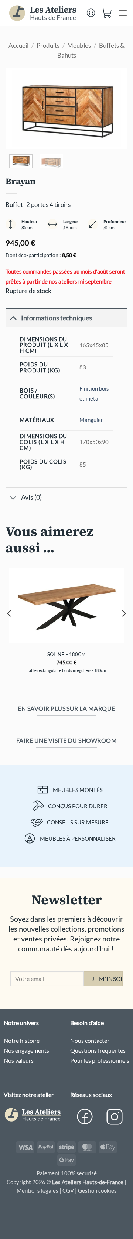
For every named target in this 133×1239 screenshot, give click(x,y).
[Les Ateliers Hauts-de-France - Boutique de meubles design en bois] (43, 12)
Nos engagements (26, 1050)
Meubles (79, 45)
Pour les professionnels (99, 1060)
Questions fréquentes (98, 1050)
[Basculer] (13, 318)
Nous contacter (89, 1040)
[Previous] (17, 108)
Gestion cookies (97, 1190)
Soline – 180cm (66, 654)
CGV (68, 1190)
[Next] (115, 108)
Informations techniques (56, 318)
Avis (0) (31, 497)
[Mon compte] (91, 13)
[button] (107, 11)
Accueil (18, 45)
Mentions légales (37, 1190)
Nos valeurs (19, 1060)
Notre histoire (22, 1040)
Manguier (91, 419)
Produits (48, 45)
